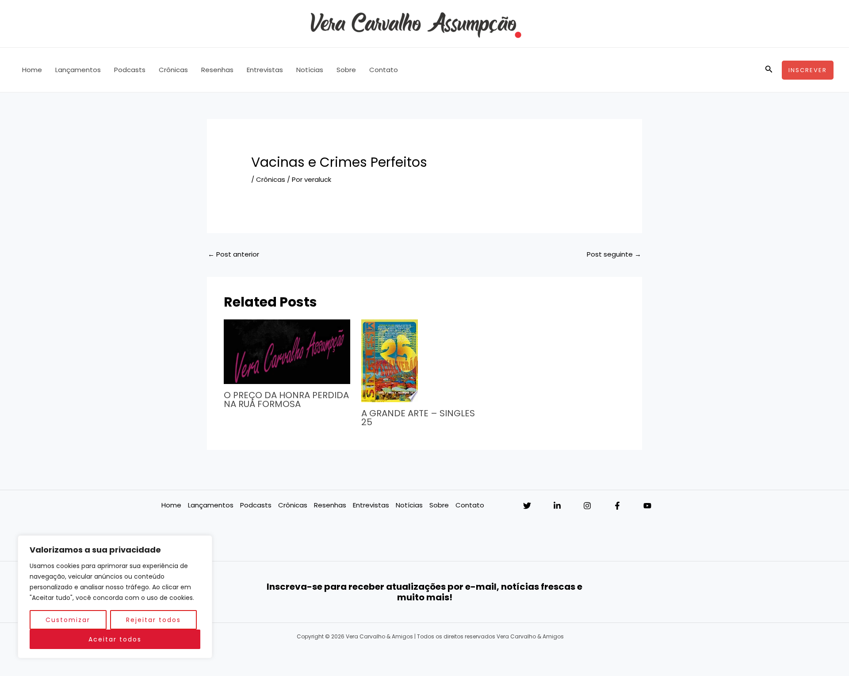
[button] (769, 70)
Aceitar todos (115, 639)
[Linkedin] (557, 506)
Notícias (309, 69)
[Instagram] (587, 506)
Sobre (346, 69)
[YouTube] (647, 506)
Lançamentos (78, 69)
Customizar (68, 619)
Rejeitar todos (153, 619)
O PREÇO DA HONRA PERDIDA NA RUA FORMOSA (286, 399)
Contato (383, 69)
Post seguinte (614, 254)
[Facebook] (617, 506)
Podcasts (129, 69)
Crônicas (173, 69)
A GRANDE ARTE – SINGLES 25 (418, 417)
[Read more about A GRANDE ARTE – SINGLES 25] (389, 360)
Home (32, 69)
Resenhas (217, 69)
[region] (115, 596)
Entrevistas (265, 69)
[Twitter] (527, 506)
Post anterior (233, 254)
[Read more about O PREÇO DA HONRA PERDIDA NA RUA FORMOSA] (287, 351)
